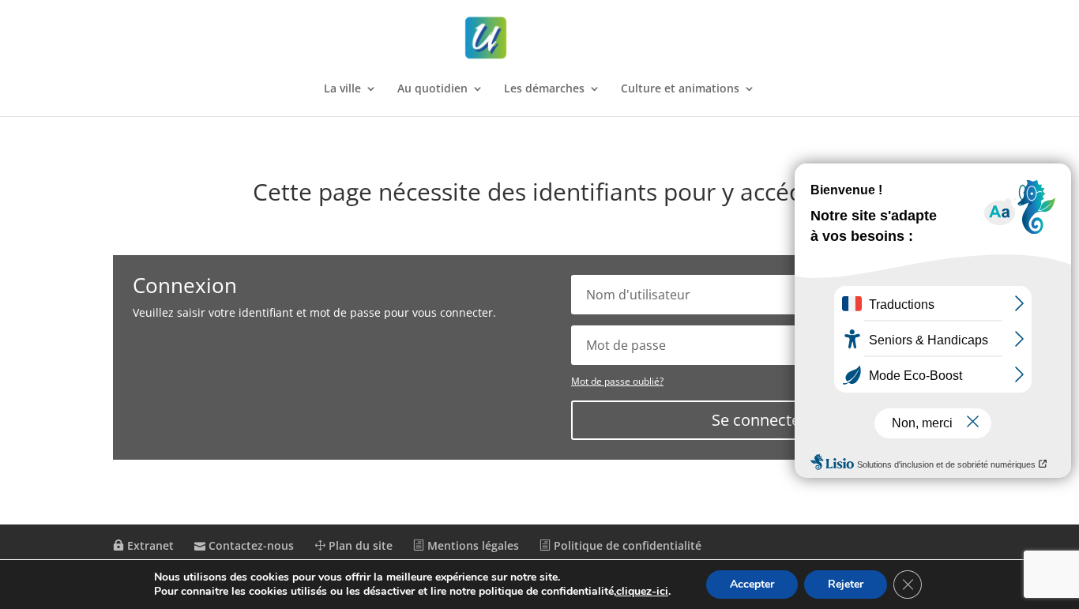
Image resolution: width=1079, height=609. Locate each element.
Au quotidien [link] (432, 89)
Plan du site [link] (359, 545)
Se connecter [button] (759, 419)
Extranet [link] (149, 545)
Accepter (752, 584)
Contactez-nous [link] (249, 545)
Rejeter (845, 584)
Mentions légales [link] (471, 545)
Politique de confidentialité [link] (626, 545)
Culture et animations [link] (680, 89)
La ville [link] (342, 89)
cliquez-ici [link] (642, 591)
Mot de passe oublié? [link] (617, 381)
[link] (541, 38)
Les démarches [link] (544, 89)
